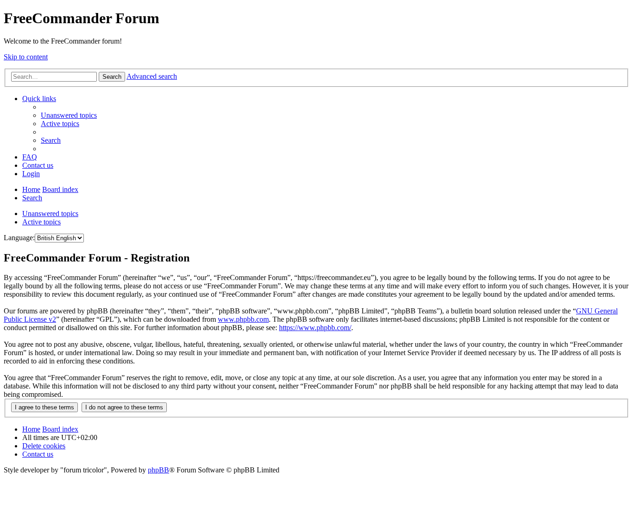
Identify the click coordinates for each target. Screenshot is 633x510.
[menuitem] (69, 115)
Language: (19, 238)
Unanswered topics (50, 213)
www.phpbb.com (243, 319)
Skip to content (26, 57)
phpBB (158, 470)
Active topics (41, 222)
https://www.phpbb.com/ (315, 328)
